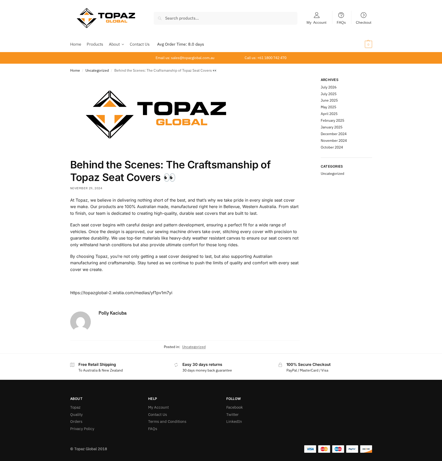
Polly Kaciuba (113, 313)
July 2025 (328, 94)
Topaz (75, 407)
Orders (76, 421)
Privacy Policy (82, 428)
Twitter (232, 414)
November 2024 (334, 140)
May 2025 (328, 107)
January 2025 (331, 127)
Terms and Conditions (167, 421)
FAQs (341, 22)
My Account (316, 22)
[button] (361, 44)
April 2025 (329, 113)
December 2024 (334, 133)
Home (75, 70)
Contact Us (157, 414)
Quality (76, 414)
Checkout (363, 22)
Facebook (234, 407)
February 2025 (332, 120)
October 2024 (332, 147)
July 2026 (328, 87)
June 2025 (329, 100)
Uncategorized (97, 70)
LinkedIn (234, 421)
